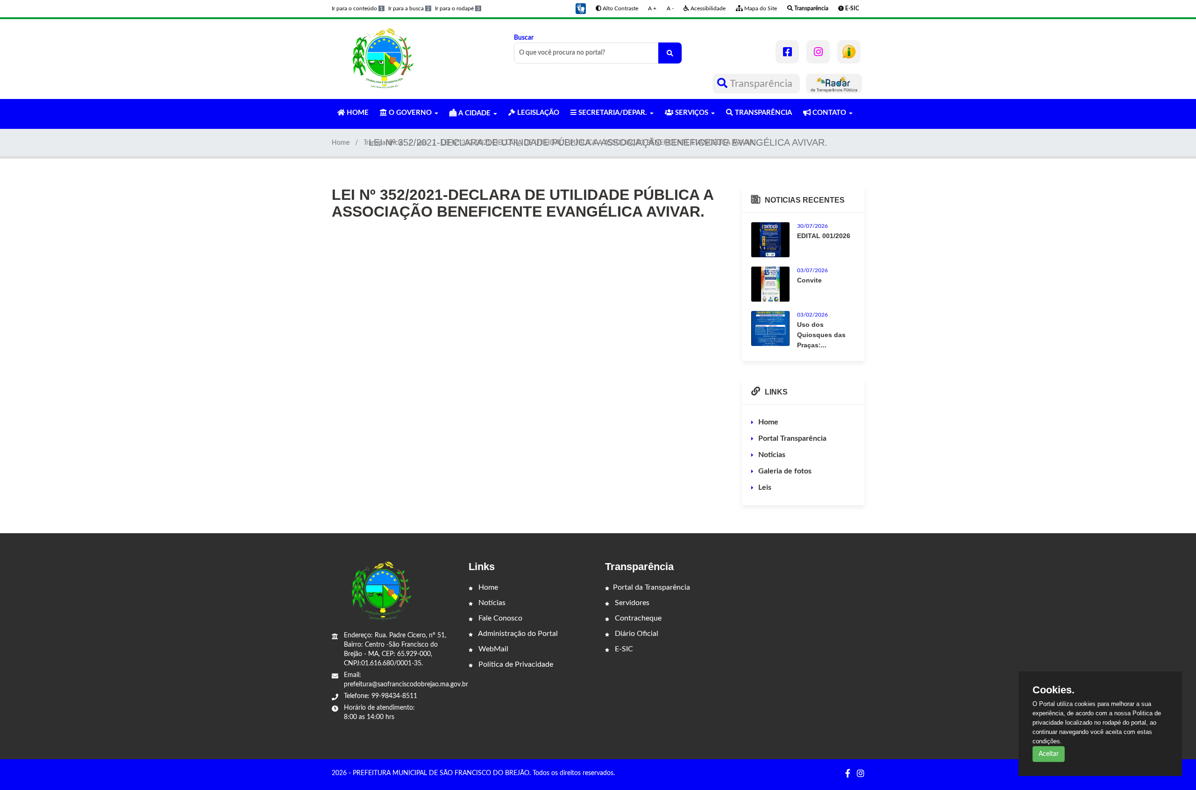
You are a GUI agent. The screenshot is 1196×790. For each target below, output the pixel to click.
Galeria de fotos (785, 471)
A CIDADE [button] (474, 113)
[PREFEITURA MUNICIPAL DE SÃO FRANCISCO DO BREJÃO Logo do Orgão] (382, 59)
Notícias (491, 603)
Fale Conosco (499, 618)
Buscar (524, 38)
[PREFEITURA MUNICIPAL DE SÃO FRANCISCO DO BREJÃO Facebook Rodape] (847, 774)
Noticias (771, 454)
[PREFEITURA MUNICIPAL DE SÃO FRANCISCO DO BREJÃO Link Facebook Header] (787, 51)
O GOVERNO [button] (410, 112)
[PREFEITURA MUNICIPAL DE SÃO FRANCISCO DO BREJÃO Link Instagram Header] (818, 51)
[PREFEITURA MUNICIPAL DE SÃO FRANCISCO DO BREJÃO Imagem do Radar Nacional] (834, 83)
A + (652, 8)
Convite (809, 280)
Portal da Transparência (651, 587)
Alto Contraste (619, 8)
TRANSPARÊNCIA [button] (762, 112)
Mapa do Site (760, 8)
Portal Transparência (792, 438)
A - (670, 8)
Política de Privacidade (515, 664)
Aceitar (1049, 754)
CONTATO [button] (829, 112)
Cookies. (1053, 690)
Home (340, 143)
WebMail (492, 649)
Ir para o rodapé (457, 8)
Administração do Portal (517, 633)
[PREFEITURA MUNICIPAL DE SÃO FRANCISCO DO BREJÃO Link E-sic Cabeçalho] (849, 51)
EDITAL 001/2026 (823, 236)
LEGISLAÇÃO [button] (537, 112)
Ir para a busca (409, 8)
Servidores (631, 603)
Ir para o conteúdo (357, 8)
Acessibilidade (707, 8)
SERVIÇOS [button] (691, 112)
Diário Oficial (635, 633)
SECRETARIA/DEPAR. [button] (613, 112)
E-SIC (623, 649)
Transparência (761, 83)
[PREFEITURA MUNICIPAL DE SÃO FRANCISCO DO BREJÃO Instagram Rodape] (860, 774)
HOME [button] (357, 112)
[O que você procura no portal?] (670, 52)
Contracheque (637, 618)
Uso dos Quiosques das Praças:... (821, 335)
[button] (581, 8)
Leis (422, 143)
